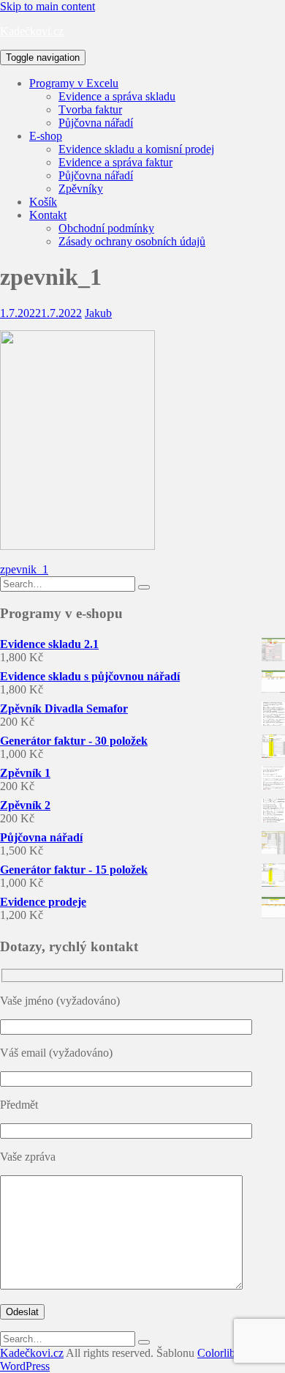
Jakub (98, 313)
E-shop (45, 136)
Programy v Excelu (73, 83)
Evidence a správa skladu (116, 96)
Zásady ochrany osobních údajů (131, 241)
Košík (43, 202)
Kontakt (47, 215)
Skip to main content (47, 6)
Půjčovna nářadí (95, 122)
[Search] (144, 587)
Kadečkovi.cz (32, 31)
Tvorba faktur (90, 109)
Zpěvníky (80, 188)
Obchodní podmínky (106, 228)
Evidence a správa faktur (115, 162)
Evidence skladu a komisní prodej (136, 149)
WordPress (25, 1366)
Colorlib (216, 1353)
